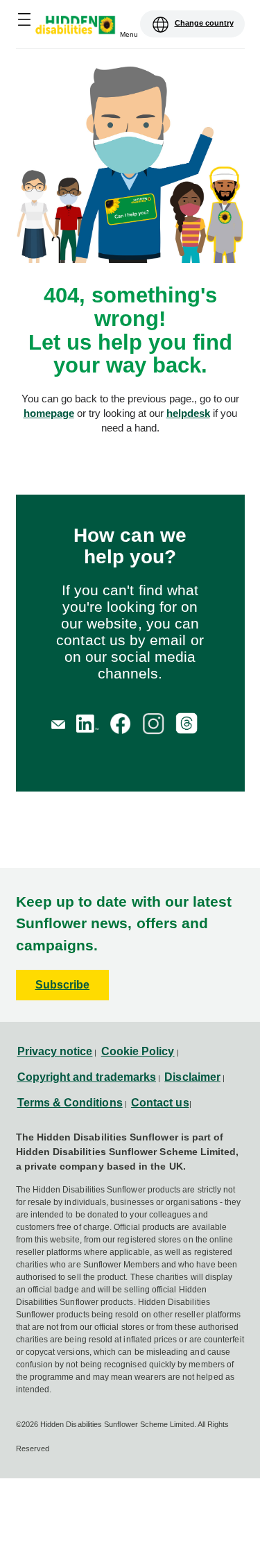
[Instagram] (153, 723)
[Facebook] (121, 723)
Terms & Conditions (70, 1103)
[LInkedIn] (87, 723)
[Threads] (186, 722)
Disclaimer (192, 1077)
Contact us (160, 1103)
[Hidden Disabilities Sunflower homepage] (79, 26)
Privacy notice (55, 1051)
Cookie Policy (138, 1051)
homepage (49, 413)
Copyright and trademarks (87, 1077)
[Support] (58, 723)
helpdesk (188, 413)
